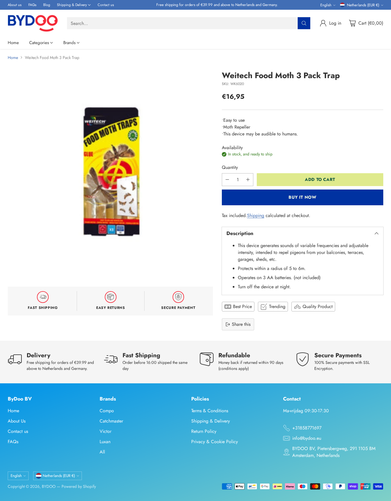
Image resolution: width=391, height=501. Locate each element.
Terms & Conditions (209, 410)
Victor (105, 431)
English (325, 5)
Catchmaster (111, 421)
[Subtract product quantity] (227, 179)
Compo (107, 410)
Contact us (18, 431)
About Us (16, 421)
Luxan (105, 441)
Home (13, 57)
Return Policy (203, 431)
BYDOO (49, 486)
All (102, 452)
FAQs (13, 441)
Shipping (255, 215)
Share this (241, 324)
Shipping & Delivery (210, 421)
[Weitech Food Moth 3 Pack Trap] (110, 173)
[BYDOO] (33, 23)
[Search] (304, 23)
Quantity (230, 167)
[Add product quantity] (248, 179)
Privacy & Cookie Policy (214, 441)
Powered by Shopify (79, 486)
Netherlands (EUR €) (363, 5)
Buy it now (302, 197)
